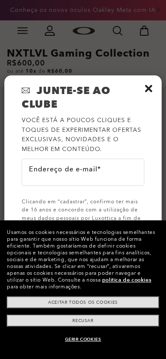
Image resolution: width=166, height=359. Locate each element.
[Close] (148, 88)
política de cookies (126, 279)
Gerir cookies (83, 339)
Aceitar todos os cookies (82, 302)
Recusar (82, 321)
